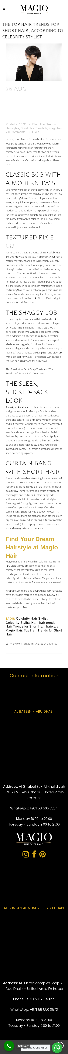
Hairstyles (12, 128)
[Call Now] (9, 1046)
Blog (35, 124)
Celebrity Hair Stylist (32, 618)
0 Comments (16, 132)
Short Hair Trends (32, 128)
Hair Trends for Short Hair (25, 626)
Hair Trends (48, 124)
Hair (34, 622)
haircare (52, 626)
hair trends (47, 622)
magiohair (55, 128)
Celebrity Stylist (18, 622)
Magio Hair (14, 630)
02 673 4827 (43, 999)
